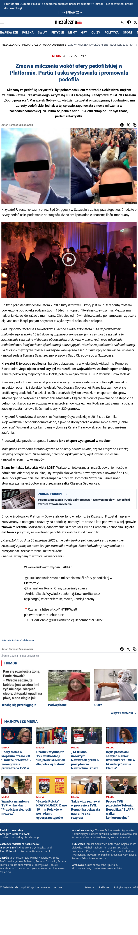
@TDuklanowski (36, 578)
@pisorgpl (32, 599)
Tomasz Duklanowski (21, 124)
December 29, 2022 (89, 620)
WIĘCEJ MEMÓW (122, 713)
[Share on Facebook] (122, 125)
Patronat (89, 887)
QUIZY (95, 32)
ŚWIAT (42, 32)
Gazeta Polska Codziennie (49, 44)
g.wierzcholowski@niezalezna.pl (20, 837)
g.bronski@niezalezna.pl (37, 847)
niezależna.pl (10, 44)
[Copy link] (135, 125)
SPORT (128, 32)
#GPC (67, 567)
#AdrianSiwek (35, 594)
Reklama (104, 887)
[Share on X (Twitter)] (128, 125)
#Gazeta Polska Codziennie (17, 640)
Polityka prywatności (126, 887)
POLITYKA (112, 32)
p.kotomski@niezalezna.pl (34, 851)
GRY (84, 32)
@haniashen (34, 588)
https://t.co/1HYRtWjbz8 (59, 609)
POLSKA (28, 32)
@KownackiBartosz (86, 594)
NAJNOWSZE (9, 32)
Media (26, 44)
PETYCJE (57, 32)
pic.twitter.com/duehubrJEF (44, 615)
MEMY (72, 32)
